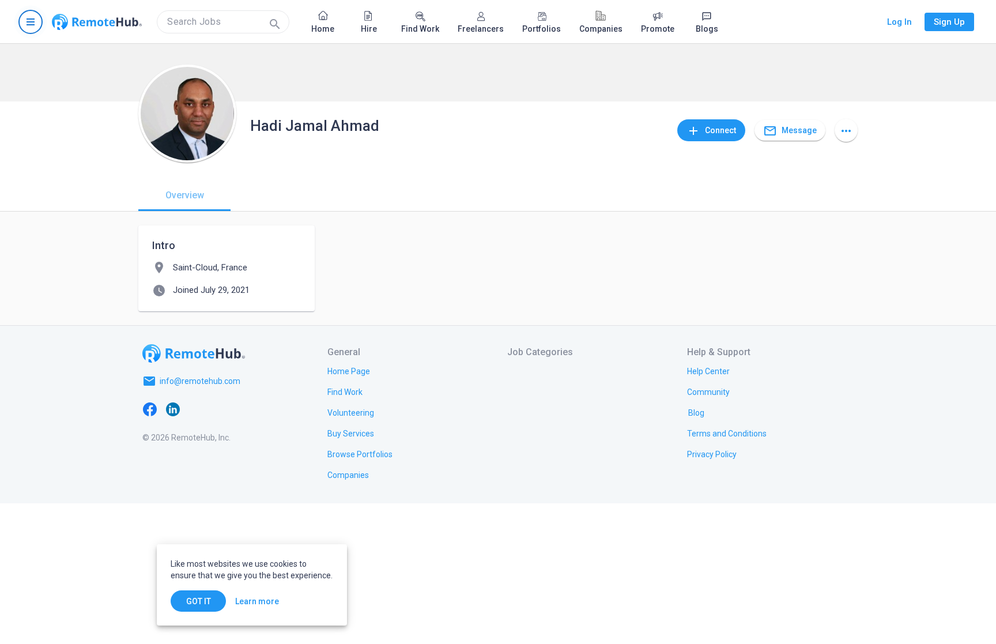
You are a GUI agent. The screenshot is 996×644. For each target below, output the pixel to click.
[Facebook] (149, 408)
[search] (223, 22)
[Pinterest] (242, 408)
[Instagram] (219, 408)
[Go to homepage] (97, 22)
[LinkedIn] (172, 408)
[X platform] (195, 408)
